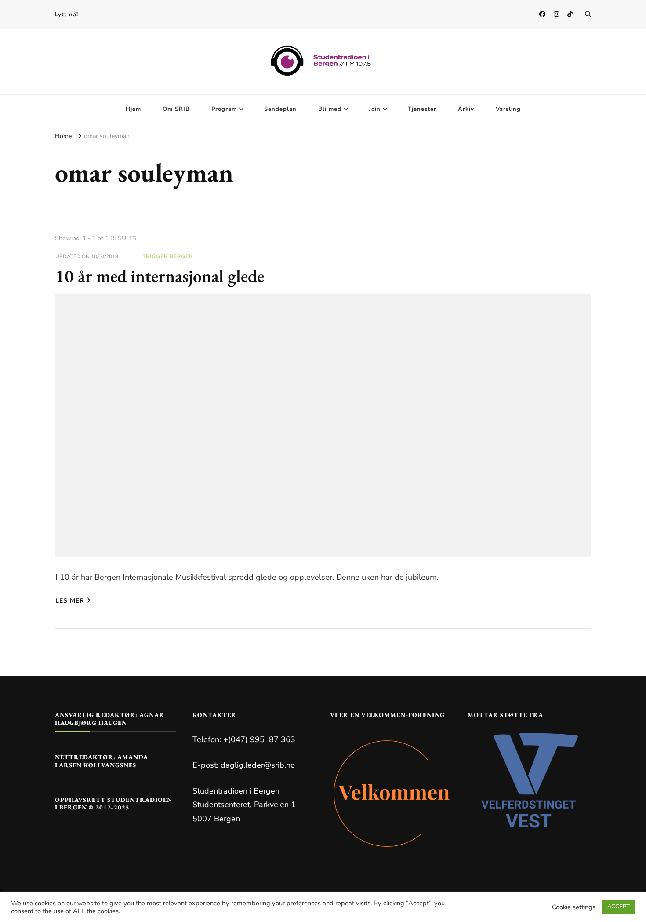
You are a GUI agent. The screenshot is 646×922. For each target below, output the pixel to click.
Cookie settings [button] (573, 907)
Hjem (133, 109)
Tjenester (422, 109)
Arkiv (466, 109)
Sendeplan (280, 109)
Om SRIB (176, 109)
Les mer (69, 600)
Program (224, 109)
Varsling (508, 109)
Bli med (329, 109)
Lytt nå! (66, 14)
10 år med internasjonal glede (159, 275)
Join (375, 109)
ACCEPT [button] (618, 907)
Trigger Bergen (167, 256)
